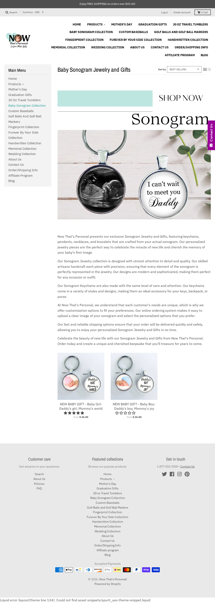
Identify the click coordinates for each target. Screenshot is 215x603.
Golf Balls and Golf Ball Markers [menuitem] (181, 32)
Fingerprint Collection (23, 127)
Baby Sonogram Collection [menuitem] (91, 32)
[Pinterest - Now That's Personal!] (187, 474)
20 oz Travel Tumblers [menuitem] (190, 24)
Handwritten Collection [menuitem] (188, 40)
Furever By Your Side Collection (107, 517)
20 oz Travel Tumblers (24, 100)
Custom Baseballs (21, 111)
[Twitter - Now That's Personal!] (164, 474)
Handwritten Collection (24, 143)
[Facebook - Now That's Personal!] (171, 474)
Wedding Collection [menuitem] (107, 47)
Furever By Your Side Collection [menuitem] (136, 40)
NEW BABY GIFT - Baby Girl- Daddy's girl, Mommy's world (80, 406)
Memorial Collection (22, 149)
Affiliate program (20, 176)
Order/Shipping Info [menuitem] (191, 47)
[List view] (209, 69)
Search (39, 474)
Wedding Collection (22, 154)
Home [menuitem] (77, 24)
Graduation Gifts (20, 95)
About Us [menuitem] (137, 47)
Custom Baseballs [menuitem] (133, 32)
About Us (14, 159)
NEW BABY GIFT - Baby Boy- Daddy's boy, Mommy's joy (134, 406)
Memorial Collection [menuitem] (68, 47)
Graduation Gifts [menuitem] (152, 24)
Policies (39, 484)
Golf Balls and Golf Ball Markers (107, 507)
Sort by (162, 69)
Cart (204, 12)
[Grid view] (205, 69)
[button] (74, 413)
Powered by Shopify (107, 584)
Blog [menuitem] (204, 55)
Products (14, 84)
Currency (28, 12)
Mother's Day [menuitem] (121, 24)
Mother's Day (17, 89)
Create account (181, 12)
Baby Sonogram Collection (27, 105)
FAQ (39, 488)
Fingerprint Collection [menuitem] (84, 40)
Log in (164, 12)
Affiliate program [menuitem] (180, 55)
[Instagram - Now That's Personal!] (179, 474)
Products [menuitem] (95, 24)
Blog (11, 181)
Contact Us (16, 165)
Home (12, 79)
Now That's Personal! (113, 579)
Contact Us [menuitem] (160, 47)
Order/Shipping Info (23, 170)
